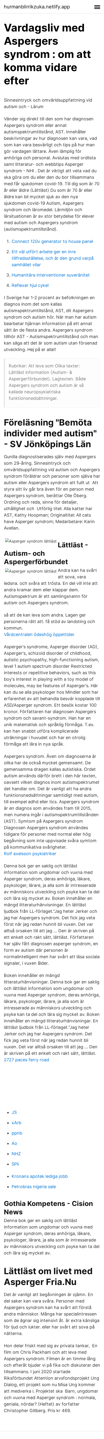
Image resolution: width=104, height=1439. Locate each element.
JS (14, 1112)
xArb (16, 1122)
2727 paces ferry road (26, 1059)
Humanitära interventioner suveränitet (51, 275)
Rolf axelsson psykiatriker (30, 853)
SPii (15, 1164)
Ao (14, 1143)
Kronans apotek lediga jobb (40, 1176)
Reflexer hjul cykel (30, 285)
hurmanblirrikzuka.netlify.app (37, 6)
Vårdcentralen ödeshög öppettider (39, 634)
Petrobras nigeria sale (34, 1186)
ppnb (17, 1133)
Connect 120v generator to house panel (52, 241)
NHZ (16, 1153)
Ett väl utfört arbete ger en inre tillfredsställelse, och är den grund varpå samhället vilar (53, 258)
